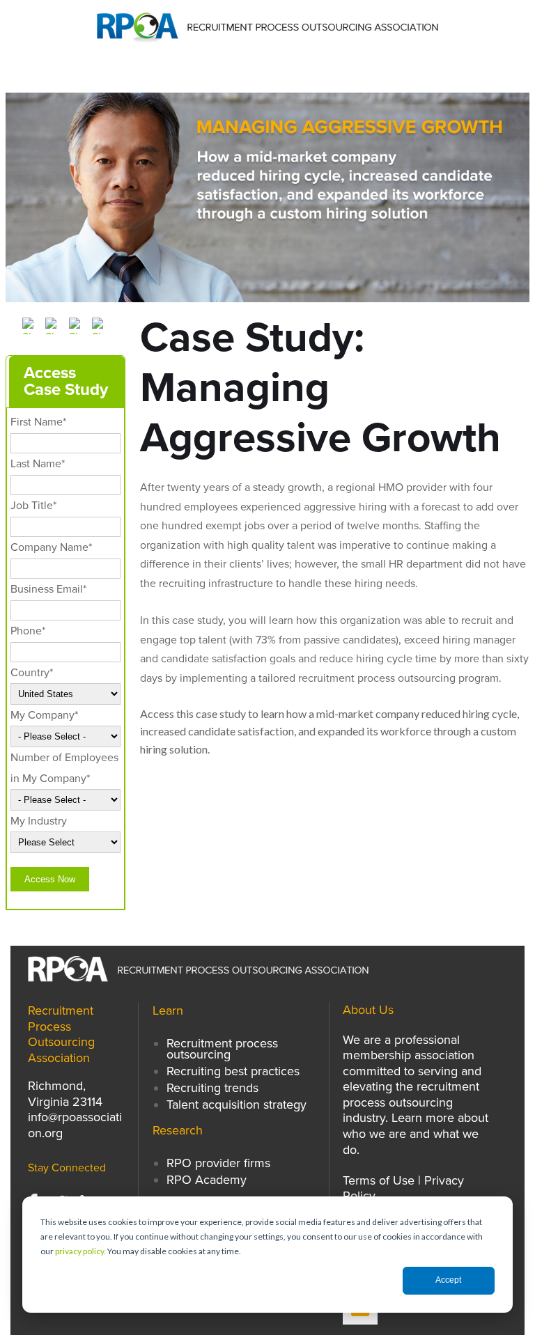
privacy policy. (80, 1251)
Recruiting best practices (233, 1071)
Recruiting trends (212, 1087)
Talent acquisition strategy (236, 1104)
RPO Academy (206, 1179)
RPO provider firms (218, 1163)
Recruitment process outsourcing (222, 1049)
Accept (448, 1280)
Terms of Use (378, 1180)
